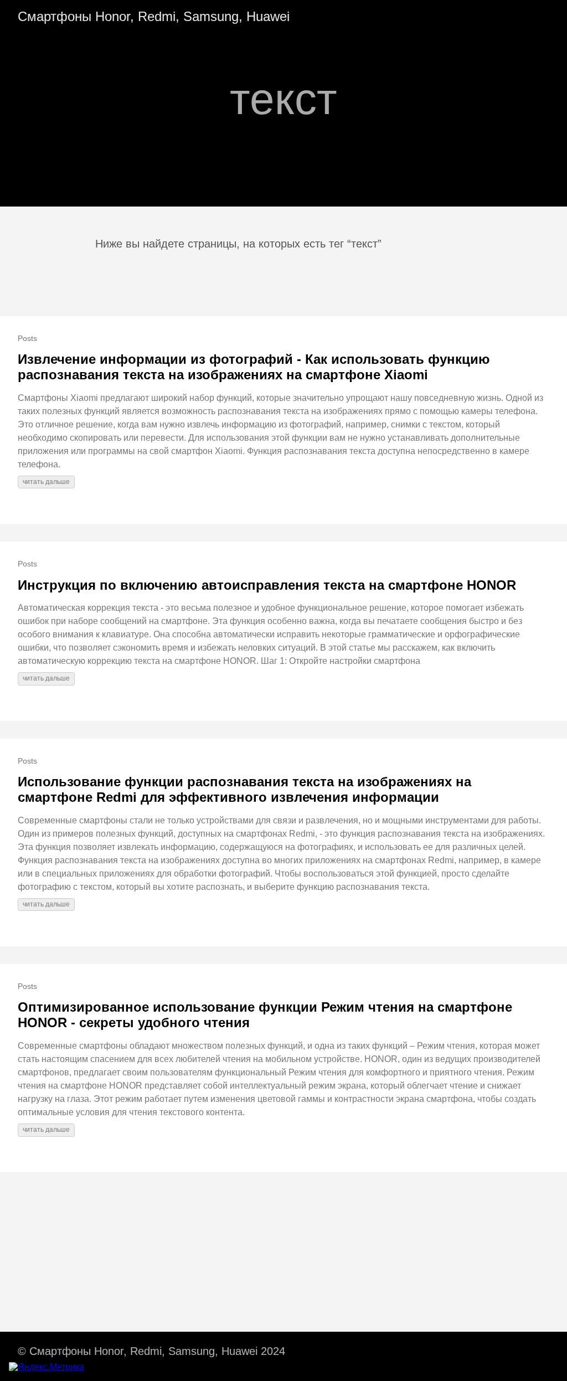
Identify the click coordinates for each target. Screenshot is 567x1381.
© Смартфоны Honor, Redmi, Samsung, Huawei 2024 (151, 1351)
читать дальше (46, 482)
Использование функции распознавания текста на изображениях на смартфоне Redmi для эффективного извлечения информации (244, 789)
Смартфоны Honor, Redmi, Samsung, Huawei (154, 16)
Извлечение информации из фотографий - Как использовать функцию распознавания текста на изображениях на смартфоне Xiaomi (254, 367)
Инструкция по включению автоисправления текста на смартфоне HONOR (267, 585)
